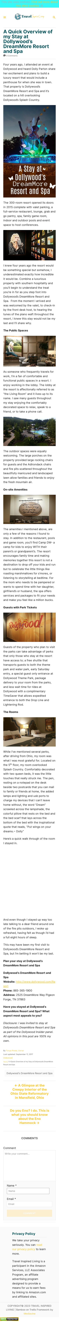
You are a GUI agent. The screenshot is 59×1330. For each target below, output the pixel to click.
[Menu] (4, 17)
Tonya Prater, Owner (15, 1050)
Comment (9, 1148)
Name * (12, 1185)
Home (5, 1062)
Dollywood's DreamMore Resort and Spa (29, 1073)
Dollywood (7, 1058)
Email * (11, 1199)
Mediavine (29, 1313)
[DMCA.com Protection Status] (9, 1320)
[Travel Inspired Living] (29, 17)
